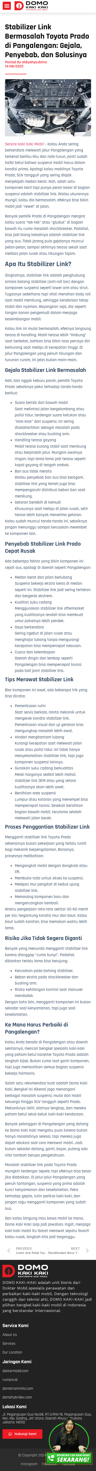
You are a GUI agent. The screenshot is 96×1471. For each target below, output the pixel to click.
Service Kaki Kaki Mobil (24, 144)
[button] (7, 6)
